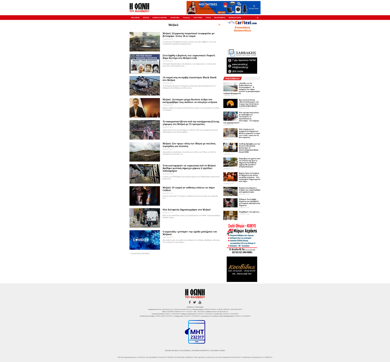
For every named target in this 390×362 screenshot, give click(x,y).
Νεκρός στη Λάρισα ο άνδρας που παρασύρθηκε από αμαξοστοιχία (250, 190)
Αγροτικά (197, 17)
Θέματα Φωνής (159, 17)
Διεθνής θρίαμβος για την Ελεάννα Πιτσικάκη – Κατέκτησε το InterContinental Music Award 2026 (249, 148)
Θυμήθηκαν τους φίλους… (250, 212)
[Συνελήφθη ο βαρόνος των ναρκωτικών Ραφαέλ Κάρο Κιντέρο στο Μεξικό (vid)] (144, 63)
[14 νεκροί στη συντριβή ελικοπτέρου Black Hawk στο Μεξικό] (144, 86)
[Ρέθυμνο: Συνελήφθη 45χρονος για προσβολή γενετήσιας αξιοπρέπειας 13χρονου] (230, 202)
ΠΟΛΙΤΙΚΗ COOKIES (218, 350)
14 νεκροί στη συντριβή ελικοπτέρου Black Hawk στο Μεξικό (190, 79)
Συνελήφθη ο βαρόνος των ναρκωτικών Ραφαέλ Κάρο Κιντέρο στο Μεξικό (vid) (189, 56)
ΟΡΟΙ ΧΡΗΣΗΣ (185, 350)
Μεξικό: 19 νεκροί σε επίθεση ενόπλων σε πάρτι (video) (189, 189)
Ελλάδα (186, 17)
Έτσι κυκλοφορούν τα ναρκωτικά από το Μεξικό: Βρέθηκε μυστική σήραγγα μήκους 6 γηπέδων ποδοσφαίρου (189, 168)
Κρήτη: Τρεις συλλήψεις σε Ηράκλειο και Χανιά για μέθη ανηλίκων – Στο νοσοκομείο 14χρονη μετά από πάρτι (249, 177)
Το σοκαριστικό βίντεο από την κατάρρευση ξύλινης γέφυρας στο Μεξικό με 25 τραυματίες (191, 123)
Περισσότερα (235, 17)
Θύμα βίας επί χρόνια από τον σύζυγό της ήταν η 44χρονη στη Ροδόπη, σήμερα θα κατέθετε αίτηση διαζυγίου (249, 162)
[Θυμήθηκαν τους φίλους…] (230, 215)
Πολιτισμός (219, 17)
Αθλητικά (175, 17)
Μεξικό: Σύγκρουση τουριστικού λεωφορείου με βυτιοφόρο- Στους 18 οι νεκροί (188, 34)
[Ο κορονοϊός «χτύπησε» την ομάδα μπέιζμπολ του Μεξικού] (144, 240)
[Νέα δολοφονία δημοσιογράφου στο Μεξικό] (144, 218)
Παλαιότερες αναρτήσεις (140, 253)
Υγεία (208, 17)
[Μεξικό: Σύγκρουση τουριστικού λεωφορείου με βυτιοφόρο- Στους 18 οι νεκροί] (144, 41)
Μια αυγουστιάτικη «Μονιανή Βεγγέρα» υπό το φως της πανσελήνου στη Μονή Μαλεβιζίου (249, 103)
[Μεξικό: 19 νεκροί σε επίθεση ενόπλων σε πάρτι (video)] (144, 196)
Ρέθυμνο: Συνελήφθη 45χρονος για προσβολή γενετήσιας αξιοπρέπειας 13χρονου (249, 202)
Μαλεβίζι (135, 17)
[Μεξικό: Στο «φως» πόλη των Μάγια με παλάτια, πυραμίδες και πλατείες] (144, 152)
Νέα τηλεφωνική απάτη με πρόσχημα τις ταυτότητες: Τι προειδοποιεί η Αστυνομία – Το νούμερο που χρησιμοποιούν (241, 117)
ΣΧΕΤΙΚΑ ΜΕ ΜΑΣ (171, 350)
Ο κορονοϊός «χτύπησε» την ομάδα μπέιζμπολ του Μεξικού (190, 233)
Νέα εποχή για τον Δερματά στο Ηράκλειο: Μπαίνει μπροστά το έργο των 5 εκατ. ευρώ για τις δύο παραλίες (249, 133)
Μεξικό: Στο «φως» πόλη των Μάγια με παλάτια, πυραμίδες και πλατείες (189, 145)
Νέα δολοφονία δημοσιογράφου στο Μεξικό (187, 209)
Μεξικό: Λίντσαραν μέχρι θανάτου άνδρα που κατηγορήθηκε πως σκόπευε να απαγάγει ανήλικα (190, 101)
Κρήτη (146, 17)
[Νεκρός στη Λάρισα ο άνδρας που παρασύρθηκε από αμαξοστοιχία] (230, 191)
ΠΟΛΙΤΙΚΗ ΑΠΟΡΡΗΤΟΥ (200, 350)
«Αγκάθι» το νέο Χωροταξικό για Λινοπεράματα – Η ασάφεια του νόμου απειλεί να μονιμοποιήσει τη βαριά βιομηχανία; (241, 88)
